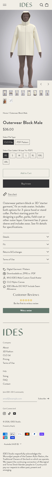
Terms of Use (9, 363)
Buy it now (26, 183)
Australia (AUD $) (11, 444)
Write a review (26, 310)
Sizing (5, 376)
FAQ (5, 380)
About (6, 347)
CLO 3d (6, 355)
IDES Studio (15, 421)
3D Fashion (8, 351)
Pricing (6, 359)
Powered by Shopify (9, 426)
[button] (41, 4)
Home (5, 113)
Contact (6, 383)
